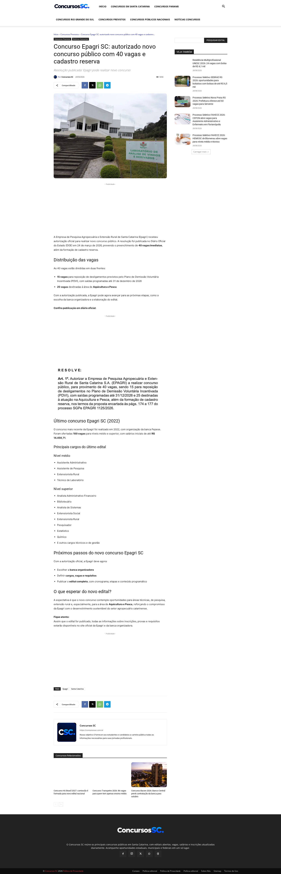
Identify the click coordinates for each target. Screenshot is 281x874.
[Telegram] (107, 85)
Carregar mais (200, 151)
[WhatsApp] (100, 85)
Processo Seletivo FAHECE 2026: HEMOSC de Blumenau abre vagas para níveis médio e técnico (210, 138)
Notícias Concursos (187, 19)
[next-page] (61, 804)
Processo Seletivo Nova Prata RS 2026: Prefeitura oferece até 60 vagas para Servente (209, 100)
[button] (223, 6)
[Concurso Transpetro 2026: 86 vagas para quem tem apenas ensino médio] (110, 774)
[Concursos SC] (56, 77)
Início (102, 6)
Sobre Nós (206, 871)
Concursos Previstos (112, 19)
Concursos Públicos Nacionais (150, 19)
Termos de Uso (231, 871)
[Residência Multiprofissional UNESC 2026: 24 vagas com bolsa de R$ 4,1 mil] (182, 64)
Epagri (65, 689)
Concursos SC (67, 77)
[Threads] (158, 854)
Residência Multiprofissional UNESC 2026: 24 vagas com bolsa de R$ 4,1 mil (210, 63)
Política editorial (150, 871)
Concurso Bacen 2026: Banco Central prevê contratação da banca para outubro (148, 793)
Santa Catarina (77, 689)
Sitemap (217, 871)
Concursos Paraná (166, 6)
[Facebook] (85, 85)
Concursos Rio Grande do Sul (75, 19)
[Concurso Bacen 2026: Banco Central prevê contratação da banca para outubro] (149, 774)
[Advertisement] (110, 208)
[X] (92, 85)
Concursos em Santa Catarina (130, 6)
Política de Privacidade (170, 871)
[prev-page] (56, 804)
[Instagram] (131, 853)
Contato (136, 871)
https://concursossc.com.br (91, 730)
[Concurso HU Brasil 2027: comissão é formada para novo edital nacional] (71, 774)
